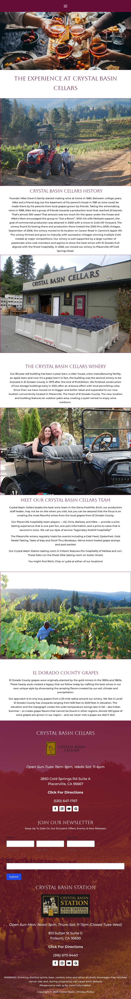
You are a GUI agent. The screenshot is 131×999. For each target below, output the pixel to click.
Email (9, 859)
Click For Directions (65, 792)
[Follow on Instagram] (62, 808)
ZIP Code (72, 850)
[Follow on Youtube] (69, 808)
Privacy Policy (85, 991)
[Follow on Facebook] (55, 808)
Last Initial (42, 850)
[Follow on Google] (75, 808)
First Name (12, 850)
